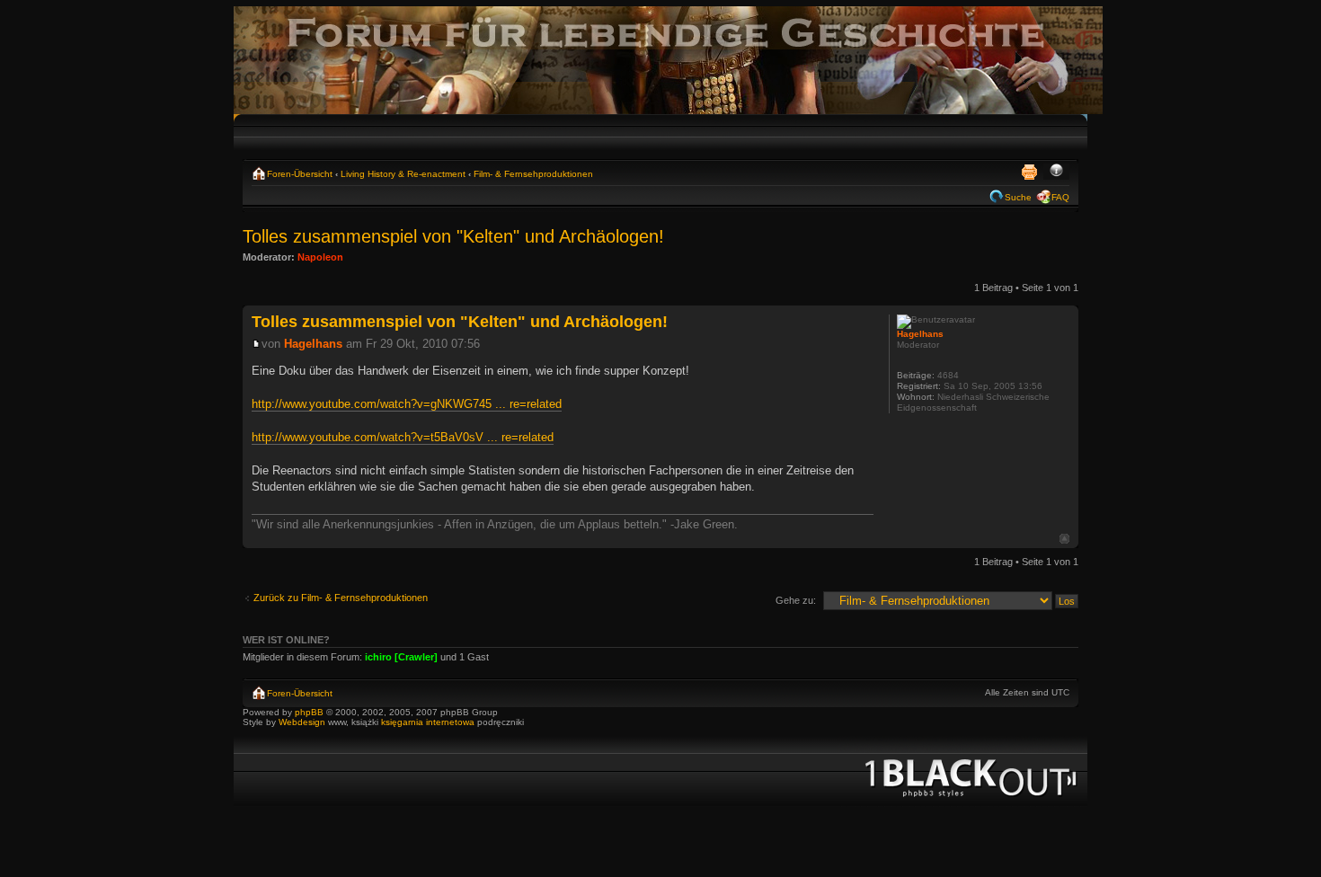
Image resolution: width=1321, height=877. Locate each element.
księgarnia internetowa (427, 722)
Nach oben (1064, 539)
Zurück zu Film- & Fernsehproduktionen (340, 597)
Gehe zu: (796, 600)
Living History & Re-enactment (403, 174)
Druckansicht (1029, 172)
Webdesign (303, 722)
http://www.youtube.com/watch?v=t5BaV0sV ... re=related (403, 437)
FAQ (1060, 197)
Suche (1018, 197)
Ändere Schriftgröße (1056, 172)
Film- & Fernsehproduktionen (533, 174)
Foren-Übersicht (299, 174)
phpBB (309, 712)
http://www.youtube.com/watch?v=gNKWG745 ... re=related (407, 404)
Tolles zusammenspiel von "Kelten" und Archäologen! (453, 236)
